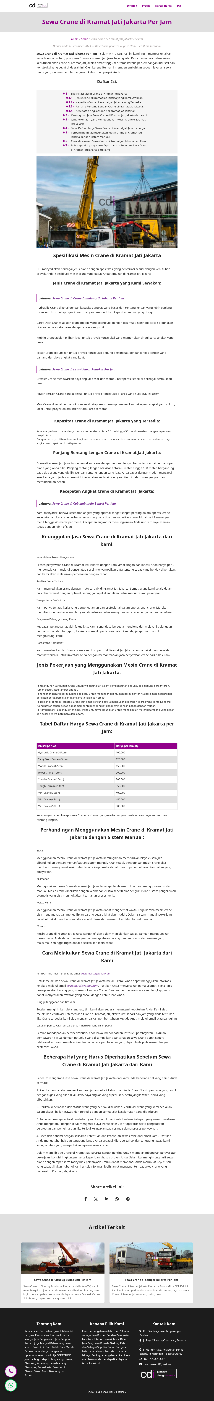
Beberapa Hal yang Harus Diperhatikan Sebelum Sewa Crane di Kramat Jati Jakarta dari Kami (109, 147)
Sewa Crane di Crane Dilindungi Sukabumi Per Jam (88, 298)
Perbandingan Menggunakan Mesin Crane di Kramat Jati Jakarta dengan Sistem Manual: (106, 135)
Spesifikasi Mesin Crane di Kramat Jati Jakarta (99, 93)
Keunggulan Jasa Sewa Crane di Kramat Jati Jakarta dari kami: (109, 115)
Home (74, 39)
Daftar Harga (163, 5)
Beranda (131, 5)
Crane (84, 39)
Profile (146, 5)
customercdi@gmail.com (95, 973)
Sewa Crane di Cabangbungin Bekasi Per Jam (84, 503)
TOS (179, 5)
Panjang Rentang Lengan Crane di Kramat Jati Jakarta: (110, 106)
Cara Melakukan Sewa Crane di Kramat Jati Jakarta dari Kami (108, 141)
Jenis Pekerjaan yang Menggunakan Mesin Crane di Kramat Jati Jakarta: (108, 122)
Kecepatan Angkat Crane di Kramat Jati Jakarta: (105, 111)
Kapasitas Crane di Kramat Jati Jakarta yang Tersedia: (109, 102)
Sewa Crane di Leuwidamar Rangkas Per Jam (83, 369)
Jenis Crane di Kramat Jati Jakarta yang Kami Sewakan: (110, 98)
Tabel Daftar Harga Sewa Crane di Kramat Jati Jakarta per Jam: (109, 128)
